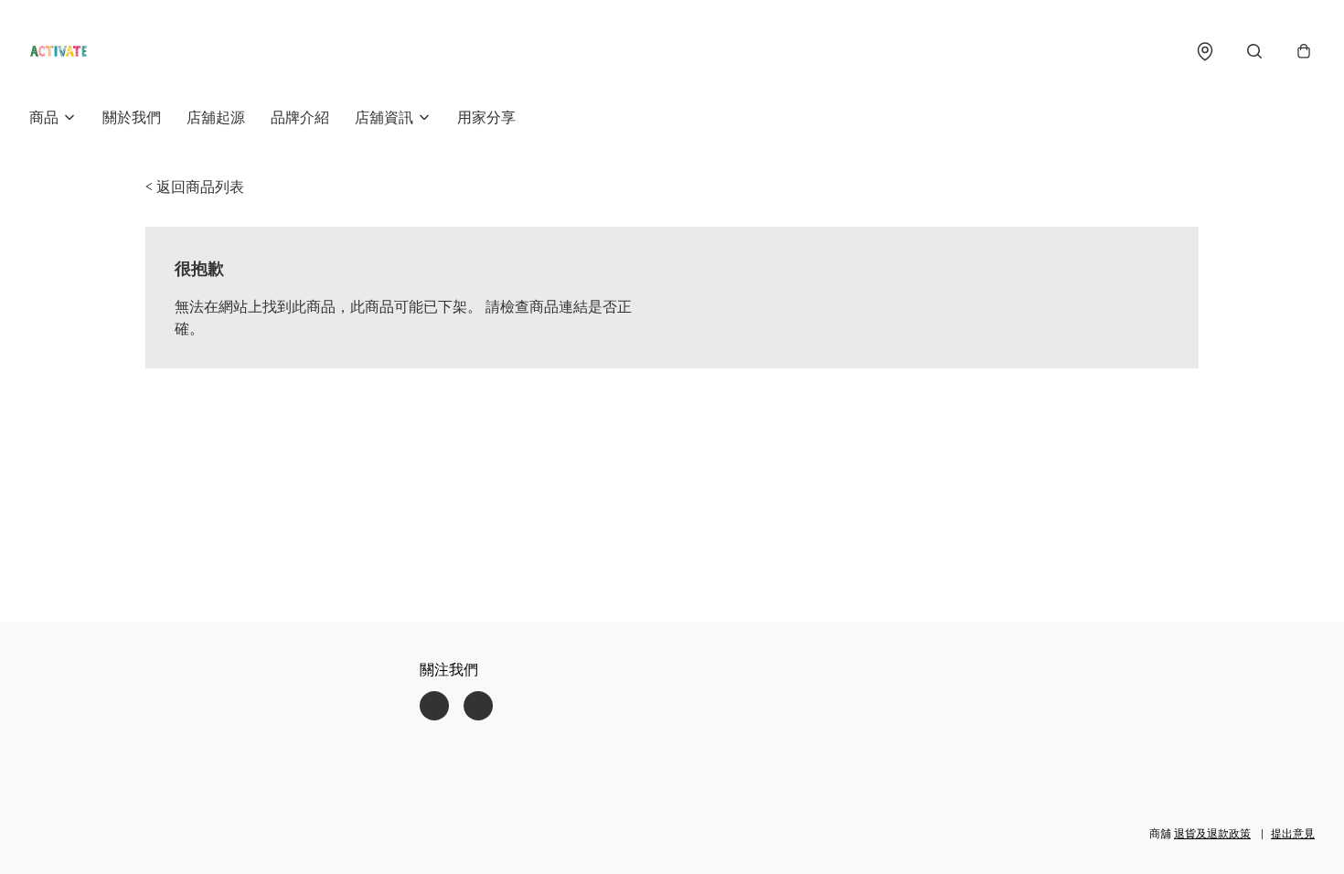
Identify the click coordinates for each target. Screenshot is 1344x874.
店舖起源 (216, 117)
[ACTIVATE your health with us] (58, 51)
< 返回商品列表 (194, 186)
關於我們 (131, 117)
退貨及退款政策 (1212, 833)
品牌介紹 (300, 117)
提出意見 (1293, 833)
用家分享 (486, 117)
